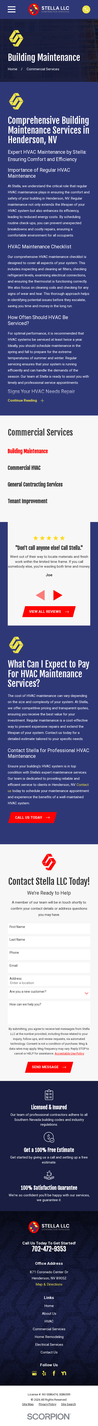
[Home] (49, 9)
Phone (14, 952)
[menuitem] (49, 451)
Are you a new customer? (28, 991)
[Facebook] (54, 1373)
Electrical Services (49, 1345)
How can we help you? (25, 1004)
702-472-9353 (49, 1249)
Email (14, 965)
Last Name (17, 939)
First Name (17, 927)
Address (16, 978)
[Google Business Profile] (34, 1373)
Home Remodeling (49, 1337)
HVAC (49, 1321)
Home (49, 1306)
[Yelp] (44, 1373)
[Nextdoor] (63, 1373)
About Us (49, 1314)
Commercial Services (49, 1329)
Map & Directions (49, 1284)
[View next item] (58, 595)
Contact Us (49, 1352)
